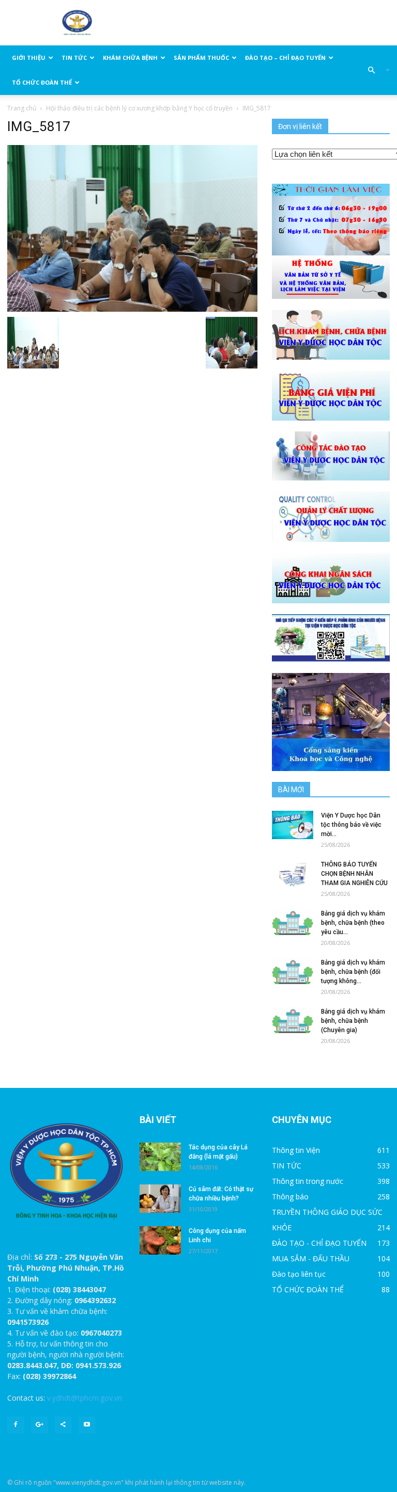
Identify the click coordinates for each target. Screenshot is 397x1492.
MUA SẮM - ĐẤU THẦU (310, 1258)
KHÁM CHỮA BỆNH (130, 57)
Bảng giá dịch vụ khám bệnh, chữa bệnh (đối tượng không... (353, 972)
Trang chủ (21, 108)
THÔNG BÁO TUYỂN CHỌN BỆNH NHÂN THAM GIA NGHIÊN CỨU (354, 874)
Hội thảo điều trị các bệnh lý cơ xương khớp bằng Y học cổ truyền (139, 108)
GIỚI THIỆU (28, 57)
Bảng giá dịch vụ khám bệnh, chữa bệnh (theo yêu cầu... (353, 923)
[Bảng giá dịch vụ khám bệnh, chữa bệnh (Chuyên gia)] (292, 1021)
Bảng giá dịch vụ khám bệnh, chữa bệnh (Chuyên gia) (353, 1021)
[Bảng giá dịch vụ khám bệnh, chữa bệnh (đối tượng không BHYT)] (292, 972)
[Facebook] (15, 1425)
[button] (374, 70)
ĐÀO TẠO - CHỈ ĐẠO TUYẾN (319, 1243)
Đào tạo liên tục (299, 1274)
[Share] (63, 1425)
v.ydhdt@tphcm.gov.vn (84, 1398)
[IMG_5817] (132, 227)
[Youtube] (87, 1425)
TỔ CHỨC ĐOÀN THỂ (42, 82)
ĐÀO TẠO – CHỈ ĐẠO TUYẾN (285, 57)
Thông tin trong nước (307, 1181)
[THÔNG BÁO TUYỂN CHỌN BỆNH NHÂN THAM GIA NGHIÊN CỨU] (292, 874)
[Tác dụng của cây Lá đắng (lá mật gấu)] (160, 1157)
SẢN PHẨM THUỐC (201, 57)
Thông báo (290, 1196)
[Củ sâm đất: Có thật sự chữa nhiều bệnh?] (160, 1198)
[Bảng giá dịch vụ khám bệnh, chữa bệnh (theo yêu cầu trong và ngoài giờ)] (292, 923)
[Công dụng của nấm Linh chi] (160, 1240)
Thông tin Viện (296, 1150)
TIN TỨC (74, 57)
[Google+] (39, 1425)
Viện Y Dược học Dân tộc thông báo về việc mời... (351, 825)
